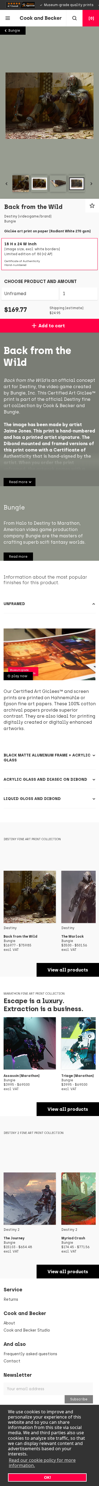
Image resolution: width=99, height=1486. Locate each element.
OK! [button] (47, 1477)
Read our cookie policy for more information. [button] (42, 1462)
